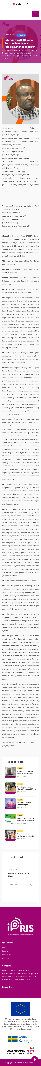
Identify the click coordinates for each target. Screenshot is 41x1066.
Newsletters (6, 955)
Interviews (5, 958)
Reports (5, 951)
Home (4, 50)
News (4, 947)
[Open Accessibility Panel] (34, 1059)
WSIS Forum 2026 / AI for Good (19, 874)
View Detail (14, 885)
